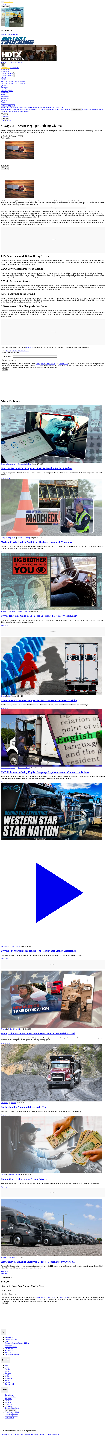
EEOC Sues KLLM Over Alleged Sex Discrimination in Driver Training (39, 700)
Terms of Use (14, 1434)
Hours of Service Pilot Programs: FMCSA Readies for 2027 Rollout (36, 468)
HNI (22, 351)
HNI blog (29, 347)
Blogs (28, 107)
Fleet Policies (16, 351)
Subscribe (4, 34)
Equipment (4, 85)
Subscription (5, 109)
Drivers (3, 78)
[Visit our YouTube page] (8, 1282)
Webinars (46, 107)
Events (32, 107)
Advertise (30, 109)
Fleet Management (7, 89)
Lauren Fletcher (16, 946)
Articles (19, 2)
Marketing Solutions (11, 1414)
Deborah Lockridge (24, 538)
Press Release (24, 111)
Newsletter (23, 109)
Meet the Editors (14, 109)
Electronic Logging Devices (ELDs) (13, 81)
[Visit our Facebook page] (2, 1282)
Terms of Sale (23, 1434)
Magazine (23, 107)
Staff (9, 696)
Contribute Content (13, 111)
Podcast (51, 107)
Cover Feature (8, 2)
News (15, 2)
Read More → (5, 478)
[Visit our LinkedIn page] (4, 1282)
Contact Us (43, 109)
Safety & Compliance (8, 104)
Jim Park (13, 1103)
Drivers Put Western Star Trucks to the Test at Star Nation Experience (38, 950)
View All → (5, 1273)
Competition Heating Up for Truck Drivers (23, 1179)
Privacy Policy (51, 109)
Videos (17, 107)
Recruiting (9, 351)
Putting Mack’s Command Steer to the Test (24, 1107)
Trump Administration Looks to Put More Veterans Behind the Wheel (38, 1033)
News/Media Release (24, 464)
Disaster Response (7, 73)
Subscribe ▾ (5, 6)
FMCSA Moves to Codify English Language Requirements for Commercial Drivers (45, 772)
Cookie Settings (76, 109)
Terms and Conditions (63, 109)
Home (3, 120)
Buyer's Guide (59, 107)
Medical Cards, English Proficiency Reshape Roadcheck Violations (36, 542)
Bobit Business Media (89, 109)
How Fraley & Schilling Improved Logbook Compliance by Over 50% (38, 1261)
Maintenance (5, 96)
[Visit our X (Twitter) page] (6, 1282)
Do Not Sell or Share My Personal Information (43, 1434)
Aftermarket (5, 69)
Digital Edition (13, 34)
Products (4, 100)
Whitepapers (39, 107)
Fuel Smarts (5, 93)
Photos (3, 107)
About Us (36, 109)
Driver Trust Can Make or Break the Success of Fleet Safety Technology (39, 615)
